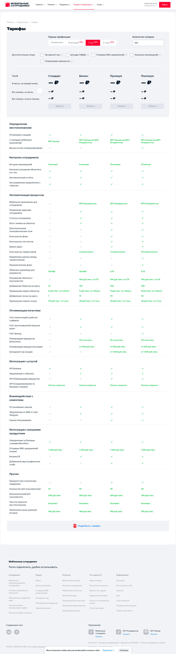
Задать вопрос (95, 581)
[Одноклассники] (16, 632)
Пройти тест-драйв (97, 591)
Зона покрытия (122, 601)
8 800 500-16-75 (150, 4)
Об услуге (120, 581)
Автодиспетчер (42, 598)
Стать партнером (96, 608)
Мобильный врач (69, 596)
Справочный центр (124, 611)
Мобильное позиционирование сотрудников (17, 583)
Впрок (38, 581)
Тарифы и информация (83, 5)
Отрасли (66, 575)
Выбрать (60, 106)
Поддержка (64, 5)
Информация (22, 22)
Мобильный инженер (71, 581)
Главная (10, 22)
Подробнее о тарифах (89, 526)
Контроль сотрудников (72, 586)
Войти (164, 5)
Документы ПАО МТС (130, 643)
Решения (51, 5)
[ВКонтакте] (8, 632)
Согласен (124, 650)
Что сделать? (95, 575)
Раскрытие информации (109, 643)
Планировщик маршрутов (47, 603)
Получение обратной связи (20, 613)
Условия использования (126, 606)
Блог (118, 596)
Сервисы (39, 5)
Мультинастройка (43, 586)
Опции (99, 5)
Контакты (93, 643)
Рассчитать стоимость (98, 586)
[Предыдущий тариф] (39, 90)
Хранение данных (43, 608)
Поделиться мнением (98, 596)
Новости (120, 591)
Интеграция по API (124, 586)
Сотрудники (14, 575)
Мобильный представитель (74, 606)
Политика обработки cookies (153, 643)
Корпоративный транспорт (73, 601)
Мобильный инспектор (72, 591)
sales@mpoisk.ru (150, 6)
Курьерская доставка (71, 611)
